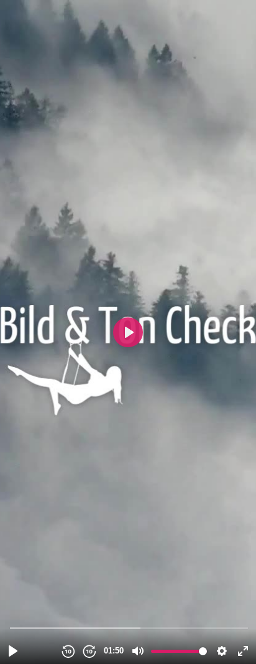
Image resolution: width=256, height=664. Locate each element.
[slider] (129, 628)
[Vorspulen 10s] (89, 651)
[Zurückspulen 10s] (68, 651)
